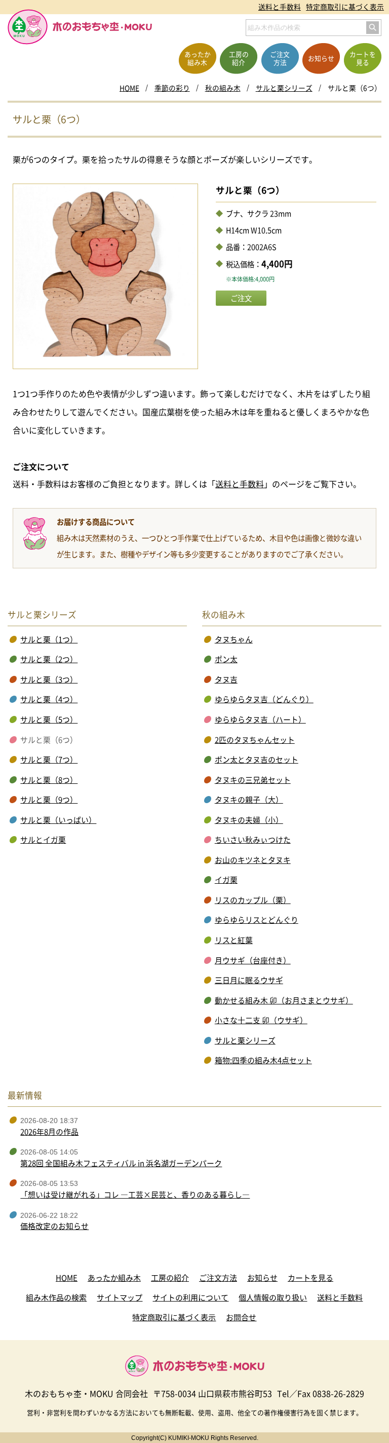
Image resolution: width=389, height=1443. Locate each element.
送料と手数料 (279, 7)
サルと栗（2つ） (48, 659)
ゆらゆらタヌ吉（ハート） (260, 719)
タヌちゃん (234, 639)
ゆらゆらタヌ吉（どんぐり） (264, 699)
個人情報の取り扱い (273, 1297)
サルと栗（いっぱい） (58, 819)
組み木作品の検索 (56, 1297)
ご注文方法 (218, 1277)
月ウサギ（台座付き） (253, 960)
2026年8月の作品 (49, 1131)
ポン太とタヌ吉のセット (256, 759)
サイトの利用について (190, 1297)
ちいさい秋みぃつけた (253, 839)
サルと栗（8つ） (48, 779)
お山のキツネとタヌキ (253, 859)
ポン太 (226, 659)
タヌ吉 (226, 679)
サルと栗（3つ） (48, 679)
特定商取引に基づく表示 (345, 7)
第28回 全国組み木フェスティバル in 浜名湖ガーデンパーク (121, 1163)
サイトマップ (119, 1297)
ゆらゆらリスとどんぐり (256, 919)
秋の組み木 (223, 88)
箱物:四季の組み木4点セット (263, 1060)
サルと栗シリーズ (284, 88)
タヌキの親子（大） (249, 799)
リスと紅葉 (234, 940)
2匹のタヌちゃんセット (255, 739)
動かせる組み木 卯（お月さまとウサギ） (284, 1000)
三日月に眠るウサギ (249, 980)
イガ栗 (226, 879)
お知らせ (262, 1277)
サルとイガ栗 (43, 839)
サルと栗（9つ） (48, 799)
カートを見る (310, 1277)
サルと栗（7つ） (48, 759)
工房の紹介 (170, 1277)
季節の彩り (172, 88)
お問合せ (241, 1317)
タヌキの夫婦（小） (249, 819)
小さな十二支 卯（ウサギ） (261, 1020)
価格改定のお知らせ (54, 1226)
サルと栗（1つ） (48, 639)
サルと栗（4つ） (48, 699)
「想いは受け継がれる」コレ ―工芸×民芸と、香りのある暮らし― (135, 1194)
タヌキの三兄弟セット (253, 779)
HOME (129, 88)
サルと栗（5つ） (48, 719)
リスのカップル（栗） (253, 900)
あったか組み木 (114, 1277)
